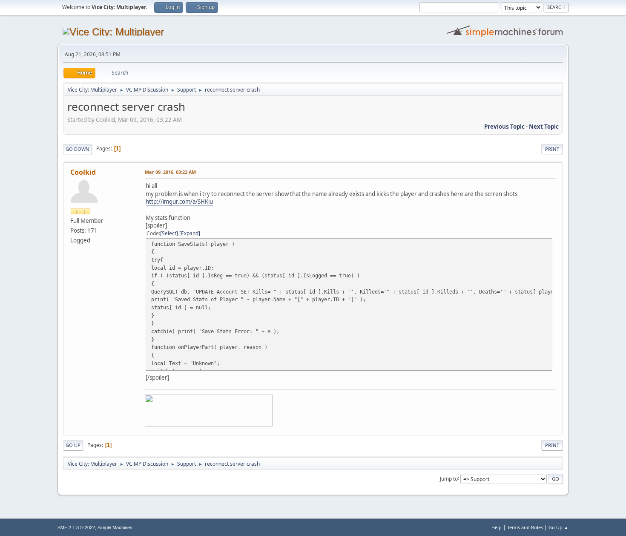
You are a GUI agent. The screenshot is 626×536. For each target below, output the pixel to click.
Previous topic (504, 126)
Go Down (77, 149)
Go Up (73, 445)
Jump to (449, 478)
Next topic (544, 126)
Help (496, 527)
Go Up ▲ (558, 527)
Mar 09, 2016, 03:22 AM (170, 172)
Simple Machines (115, 527)
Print (552, 149)
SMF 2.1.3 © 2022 (76, 527)
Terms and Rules (525, 527)
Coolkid (83, 172)
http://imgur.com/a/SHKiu (179, 201)
